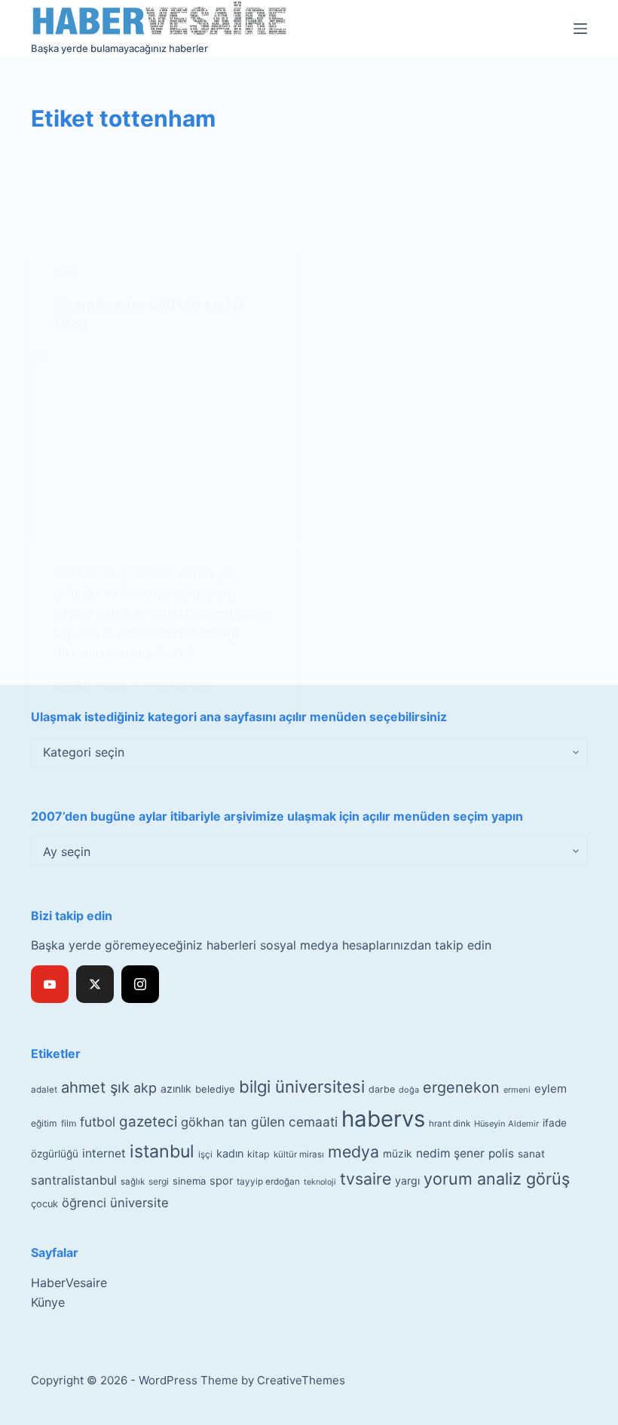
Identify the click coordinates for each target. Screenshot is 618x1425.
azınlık (176, 1088)
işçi (205, 1154)
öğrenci (84, 1202)
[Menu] (580, 28)
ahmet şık (95, 1087)
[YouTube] (50, 984)
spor (221, 1181)
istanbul (162, 1151)
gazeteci (148, 1121)
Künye (48, 1302)
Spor (66, 271)
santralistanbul (74, 1180)
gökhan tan (214, 1122)
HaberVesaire (69, 1282)
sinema (189, 1181)
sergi (158, 1181)
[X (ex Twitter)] (95, 984)
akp (145, 1088)
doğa (409, 1089)
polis (501, 1153)
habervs (383, 1118)
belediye (215, 1089)
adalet (44, 1089)
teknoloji (320, 1182)
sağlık (133, 1181)
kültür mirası (299, 1154)
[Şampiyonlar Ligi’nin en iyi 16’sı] (164, 448)
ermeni (517, 1089)
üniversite (139, 1202)
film (68, 1123)
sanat (531, 1154)
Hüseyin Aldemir (506, 1123)
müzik (397, 1154)
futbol (97, 1122)
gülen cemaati (294, 1122)
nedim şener (450, 1153)
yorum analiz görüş (497, 1178)
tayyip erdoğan (268, 1181)
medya (353, 1151)
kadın (229, 1153)
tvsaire (365, 1178)
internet (104, 1153)
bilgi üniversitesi (302, 1086)
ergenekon (461, 1087)
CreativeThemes (301, 1380)
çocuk (44, 1203)
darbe (382, 1089)
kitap (258, 1154)
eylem (550, 1088)
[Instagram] (140, 984)
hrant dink (449, 1123)
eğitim (44, 1123)
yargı (407, 1180)
